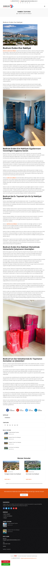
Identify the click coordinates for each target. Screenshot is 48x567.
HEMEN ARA (24, 494)
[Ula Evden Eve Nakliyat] (6, 448)
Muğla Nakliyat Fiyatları (14, 432)
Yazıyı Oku (7, 479)
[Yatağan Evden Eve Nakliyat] (6, 443)
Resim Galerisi (7, 514)
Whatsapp (6, 564)
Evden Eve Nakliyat (8, 516)
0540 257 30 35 (6, 544)
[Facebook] (7, 410)
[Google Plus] (17, 410)
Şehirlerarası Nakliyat (12, 224)
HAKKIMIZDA (7, 417)
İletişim (5, 517)
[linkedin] (35, 410)
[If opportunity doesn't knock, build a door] (13, 465)
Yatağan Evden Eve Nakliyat (15, 442)
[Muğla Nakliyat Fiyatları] (6, 433)
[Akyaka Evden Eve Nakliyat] (6, 438)
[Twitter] (26, 410)
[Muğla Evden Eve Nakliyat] (8, 6)
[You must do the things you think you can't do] (5, 525)
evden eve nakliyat (11, 177)
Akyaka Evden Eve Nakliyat (15, 437)
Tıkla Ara (6, 561)
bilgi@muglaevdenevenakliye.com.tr (11, 540)
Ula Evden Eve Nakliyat (14, 447)
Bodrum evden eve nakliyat (9, 51)
